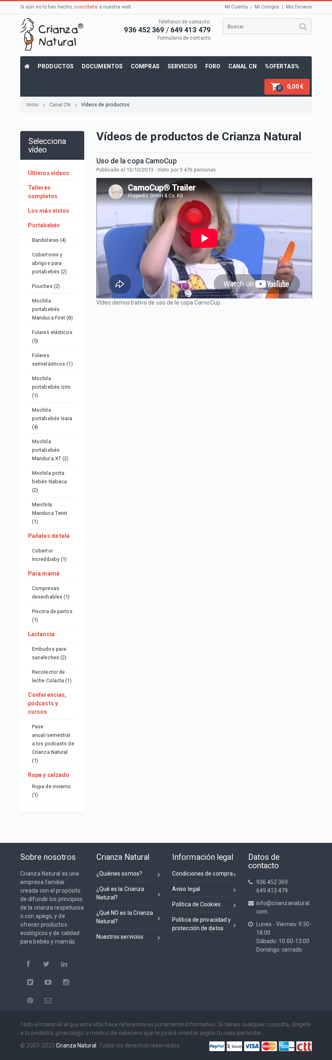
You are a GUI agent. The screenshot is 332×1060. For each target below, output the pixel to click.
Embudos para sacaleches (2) (49, 653)
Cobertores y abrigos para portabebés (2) (49, 263)
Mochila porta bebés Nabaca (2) (49, 481)
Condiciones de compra (202, 873)
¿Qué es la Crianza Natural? (120, 893)
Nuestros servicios (120, 936)
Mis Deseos (299, 7)
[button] (287, 87)
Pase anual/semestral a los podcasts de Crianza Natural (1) (53, 744)
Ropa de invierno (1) (51, 790)
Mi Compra (267, 7)
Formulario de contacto (184, 38)
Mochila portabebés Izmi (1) (51, 386)
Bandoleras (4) (49, 240)
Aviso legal (186, 889)
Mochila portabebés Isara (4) (52, 418)
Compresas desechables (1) (51, 592)
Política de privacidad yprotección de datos (201, 923)
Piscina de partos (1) (52, 615)
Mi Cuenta (236, 7)
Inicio (32, 105)
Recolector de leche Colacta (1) (52, 676)
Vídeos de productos (105, 105)
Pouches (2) (46, 286)
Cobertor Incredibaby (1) (49, 555)
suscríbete (86, 7)
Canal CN (60, 105)
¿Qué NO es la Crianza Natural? (124, 917)
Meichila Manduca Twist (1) (49, 513)
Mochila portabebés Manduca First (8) (52, 309)
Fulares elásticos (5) (52, 336)
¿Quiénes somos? (119, 873)
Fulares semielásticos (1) (52, 359)
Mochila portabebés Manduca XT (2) (50, 449)
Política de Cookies (196, 904)
